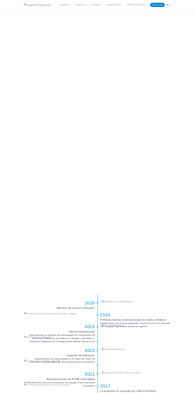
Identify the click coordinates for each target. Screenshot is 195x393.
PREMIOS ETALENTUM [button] (136, 5)
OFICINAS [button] (95, 5)
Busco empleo (157, 5)
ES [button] (167, 5)
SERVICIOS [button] (79, 5)
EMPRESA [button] (64, 5)
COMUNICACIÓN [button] (113, 5)
